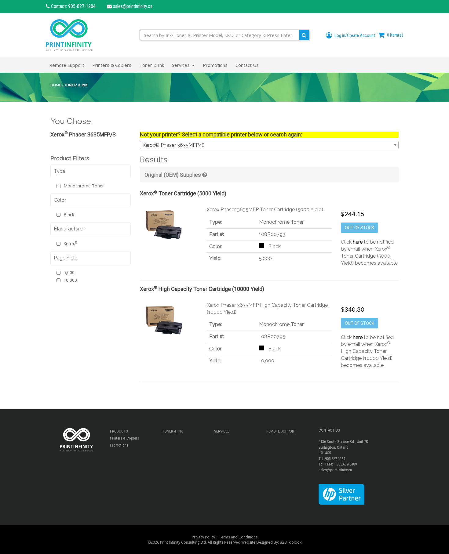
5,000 (69, 272)
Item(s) (395, 35)
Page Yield (66, 258)
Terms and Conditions (238, 537)
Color (60, 200)
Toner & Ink (172, 431)
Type (59, 171)
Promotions (119, 445)
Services (222, 431)
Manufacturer (69, 229)
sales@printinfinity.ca (132, 6)
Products (119, 431)
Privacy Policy (203, 537)
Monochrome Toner (84, 186)
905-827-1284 (82, 6)
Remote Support (281, 431)
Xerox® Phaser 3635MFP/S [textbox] (174, 145)
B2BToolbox (290, 542)
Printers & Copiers (124, 438)
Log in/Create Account (354, 35)
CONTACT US (329, 430)
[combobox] (269, 145)
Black (69, 214)
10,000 (70, 280)
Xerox (70, 243)
